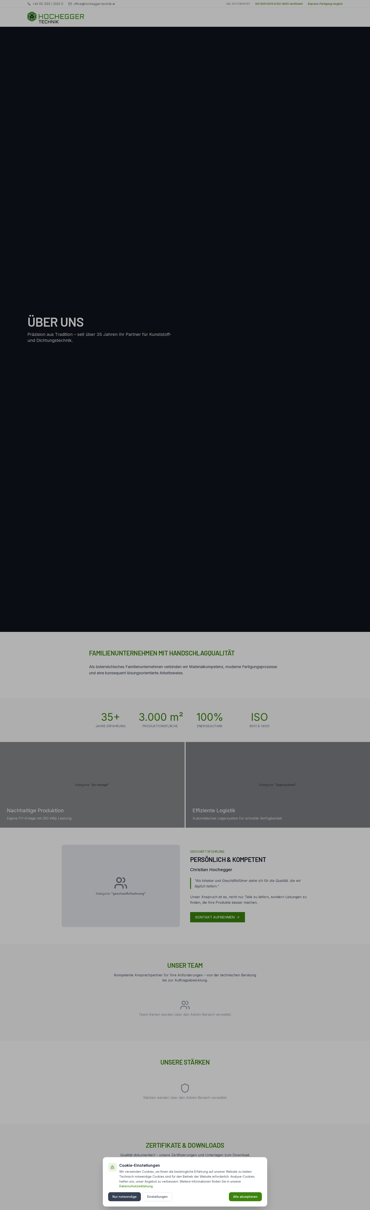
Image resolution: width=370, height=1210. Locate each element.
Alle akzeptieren (245, 1196)
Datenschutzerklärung (136, 1186)
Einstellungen (157, 1196)
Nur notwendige (124, 1196)
